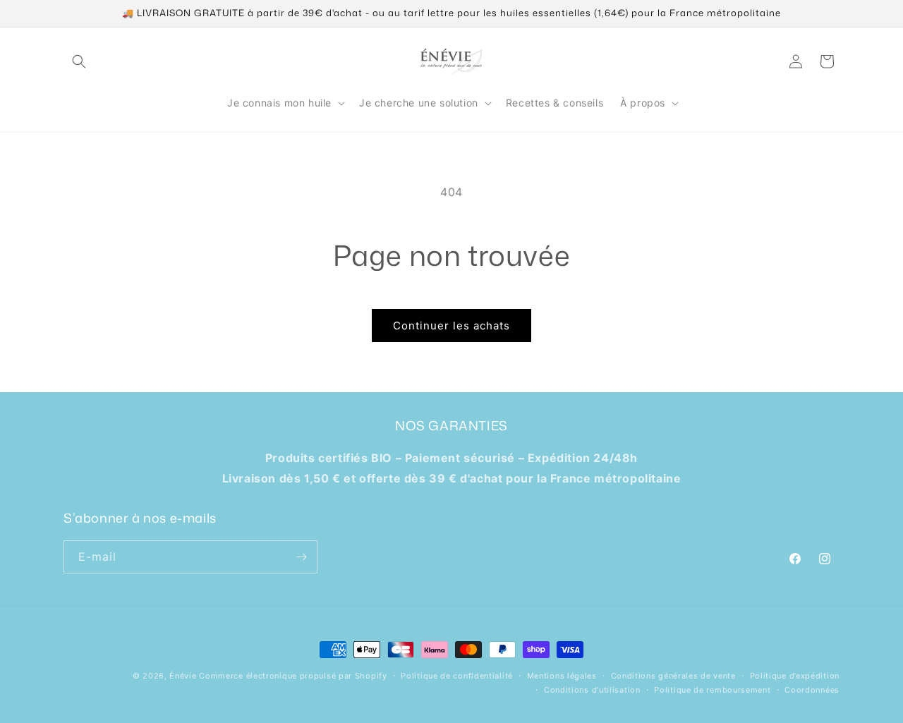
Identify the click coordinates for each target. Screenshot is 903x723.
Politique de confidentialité (457, 676)
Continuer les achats (451, 325)
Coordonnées (812, 690)
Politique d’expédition (795, 676)
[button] (79, 61)
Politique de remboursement (712, 690)
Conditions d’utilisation (592, 690)
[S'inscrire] (301, 556)
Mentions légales (562, 676)
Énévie (182, 676)
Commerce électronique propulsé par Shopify (293, 676)
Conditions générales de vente (673, 676)
